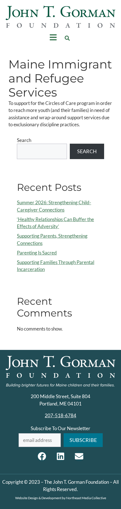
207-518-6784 (60, 415)
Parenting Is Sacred (37, 253)
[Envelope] (79, 456)
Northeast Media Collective (86, 498)
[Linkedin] (60, 456)
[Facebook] (42, 456)
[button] (67, 38)
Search (24, 140)
